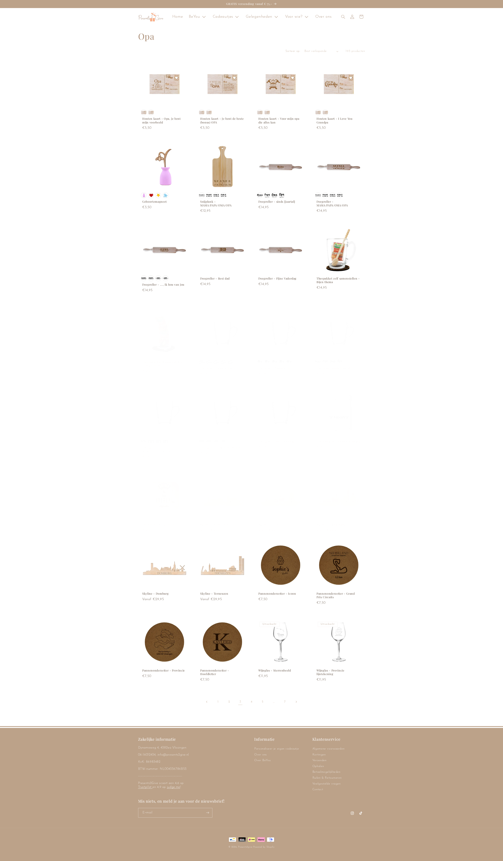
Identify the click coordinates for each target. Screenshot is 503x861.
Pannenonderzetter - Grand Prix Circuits (336, 595)
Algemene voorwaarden (328, 749)
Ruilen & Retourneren (327, 778)
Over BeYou (262, 760)
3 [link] (240, 702)
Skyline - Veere (268, 524)
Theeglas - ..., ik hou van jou (220, 448)
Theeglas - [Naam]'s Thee (275, 368)
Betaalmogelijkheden (326, 772)
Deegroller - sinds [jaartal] (276, 201)
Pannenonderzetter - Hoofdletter (214, 672)
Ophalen (318, 766)
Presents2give (245, 847)
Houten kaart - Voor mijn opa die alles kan (278, 120)
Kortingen (319, 754)
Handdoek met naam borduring (338, 441)
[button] (343, 16)
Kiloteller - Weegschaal (158, 524)
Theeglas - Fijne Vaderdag (276, 441)
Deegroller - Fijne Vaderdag (277, 278)
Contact (317, 789)
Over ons (260, 754)
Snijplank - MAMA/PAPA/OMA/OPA (215, 203)
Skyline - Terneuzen (214, 593)
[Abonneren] (207, 812)
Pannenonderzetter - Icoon (277, 593)
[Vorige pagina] (206, 701)
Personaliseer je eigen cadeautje (276, 749)
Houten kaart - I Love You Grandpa (334, 120)
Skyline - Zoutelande (214, 524)
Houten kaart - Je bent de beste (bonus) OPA (222, 120)
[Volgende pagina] (296, 701)
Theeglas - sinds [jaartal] (334, 368)
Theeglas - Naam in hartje (218, 368)
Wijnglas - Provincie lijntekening (330, 672)
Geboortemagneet (154, 201)
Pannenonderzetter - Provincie (163, 670)
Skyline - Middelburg (331, 524)
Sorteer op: (292, 51)
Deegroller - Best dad (215, 278)
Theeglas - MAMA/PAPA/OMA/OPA (157, 449)
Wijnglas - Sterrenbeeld (274, 670)
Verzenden (319, 760)
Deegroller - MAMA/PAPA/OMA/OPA (332, 203)
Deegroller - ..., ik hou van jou (163, 285)
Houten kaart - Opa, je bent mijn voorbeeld (161, 120)
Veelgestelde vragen (326, 783)
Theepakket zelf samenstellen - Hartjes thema (163, 363)
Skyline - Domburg (155, 593)
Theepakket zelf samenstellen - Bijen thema (338, 280)
